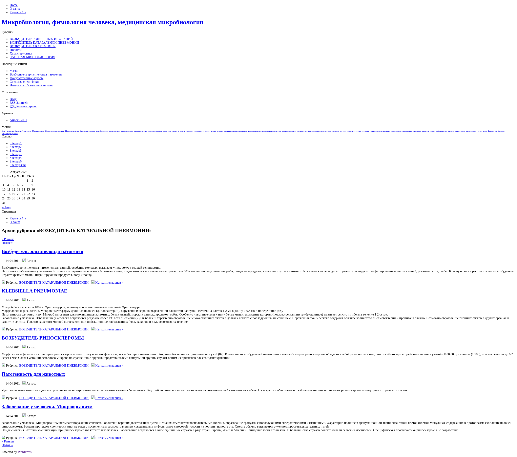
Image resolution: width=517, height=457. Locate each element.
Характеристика (21, 53)
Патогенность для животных (33, 374)
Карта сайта (18, 218)
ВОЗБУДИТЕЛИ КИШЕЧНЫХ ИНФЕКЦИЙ (41, 39)
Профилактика (72, 131)
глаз (131, 131)
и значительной (185, 131)
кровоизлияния (289, 131)
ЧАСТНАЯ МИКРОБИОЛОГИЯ (32, 57)
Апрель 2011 (18, 120)
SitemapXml (18, 165)
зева (165, 131)
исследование (254, 131)
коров (278, 131)
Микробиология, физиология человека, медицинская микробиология (102, 22)
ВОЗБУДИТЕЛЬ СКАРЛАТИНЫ (33, 46)
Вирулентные (8, 131)
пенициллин (384, 131)
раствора (417, 131)
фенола (501, 131)
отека (358, 131)
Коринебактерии (23, 131)
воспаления (114, 131)
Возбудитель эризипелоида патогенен (36, 74)
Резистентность (87, 131)
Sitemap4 (16, 154)
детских (138, 131)
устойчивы (481, 131)
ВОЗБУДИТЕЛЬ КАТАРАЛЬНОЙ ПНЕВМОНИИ (44, 42)
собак (432, 131)
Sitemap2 (16, 147)
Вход (13, 99)
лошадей (309, 131)
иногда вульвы (224, 131)
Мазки (14, 70)
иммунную (210, 131)
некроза (335, 131)
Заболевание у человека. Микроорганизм (47, 406)
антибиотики (102, 131)
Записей (19, 102)
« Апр (6, 207)
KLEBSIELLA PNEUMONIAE (34, 290)
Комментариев (23, 106)
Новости (16, 49)
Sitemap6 (16, 161)
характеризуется (10, 133)
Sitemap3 (16, 150)
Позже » (7, 242)
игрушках (172, 131)
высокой (125, 131)
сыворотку (460, 131)
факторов (492, 131)
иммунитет (199, 131)
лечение (301, 131)
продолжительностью (401, 131)
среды (451, 131)
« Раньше (8, 239)
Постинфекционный (54, 131)
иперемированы (239, 131)
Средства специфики (24, 81)
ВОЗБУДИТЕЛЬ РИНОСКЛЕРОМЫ (43, 338)
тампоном (471, 131)
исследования (268, 131)
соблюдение (441, 131)
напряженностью (322, 131)
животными (148, 131)
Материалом (38, 131)
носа (342, 131)
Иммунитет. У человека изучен (31, 85)
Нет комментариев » (109, 282)
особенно (350, 131)
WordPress (25, 452)
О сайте (15, 222)
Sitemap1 (16, 143)
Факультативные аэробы (26, 78)
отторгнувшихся (369, 131)
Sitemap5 (16, 157)
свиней (425, 131)
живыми (158, 131)
